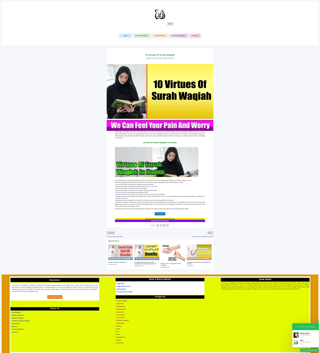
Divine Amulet (160, 214)
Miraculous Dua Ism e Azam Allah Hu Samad (198, 263)
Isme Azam (224, 283)
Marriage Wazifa (159, 35)
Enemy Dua (120, 312)
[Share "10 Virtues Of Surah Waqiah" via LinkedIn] (167, 225)
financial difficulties (136, 188)
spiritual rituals (153, 136)
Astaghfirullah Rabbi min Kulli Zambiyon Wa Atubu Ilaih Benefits (145, 263)
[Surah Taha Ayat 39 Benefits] (120, 252)
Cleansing (194, 35)
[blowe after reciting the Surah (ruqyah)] (173, 252)
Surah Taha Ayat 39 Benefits (117, 262)
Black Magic (120, 323)
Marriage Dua (121, 306)
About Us (14, 326)
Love (118, 334)
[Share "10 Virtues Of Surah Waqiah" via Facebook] (157, 225)
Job (118, 331)
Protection (120, 343)
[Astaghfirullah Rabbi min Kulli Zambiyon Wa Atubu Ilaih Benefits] (147, 252)
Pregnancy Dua (121, 309)
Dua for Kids (120, 317)
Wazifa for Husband (178, 35)
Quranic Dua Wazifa (141, 35)
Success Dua (120, 315)
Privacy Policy (16, 323)
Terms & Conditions (18, 329)
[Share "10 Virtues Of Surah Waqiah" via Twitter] (161, 225)
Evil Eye (119, 326)
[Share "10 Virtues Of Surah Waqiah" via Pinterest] (164, 225)
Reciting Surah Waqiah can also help (124, 194)
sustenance (148, 186)
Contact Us (15, 332)
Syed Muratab (155, 58)
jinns (118, 329)
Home (125, 35)
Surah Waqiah (118, 138)
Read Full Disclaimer (55, 297)
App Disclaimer (16, 312)
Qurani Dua (171, 58)
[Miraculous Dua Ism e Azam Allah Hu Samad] (199, 252)
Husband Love (121, 337)
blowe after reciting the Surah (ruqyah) (170, 264)
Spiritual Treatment (123, 320)
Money (119, 340)
